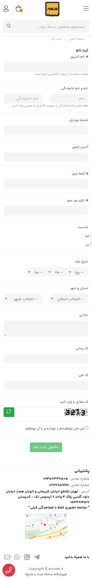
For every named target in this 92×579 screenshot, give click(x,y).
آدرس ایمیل (80, 147)
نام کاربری (78, 56)
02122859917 (59, 485)
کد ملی (83, 375)
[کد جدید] (9, 412)
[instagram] (27, 558)
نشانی (83, 315)
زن (86, 244)
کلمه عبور (78, 173)
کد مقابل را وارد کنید (74, 402)
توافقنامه (66, 428)
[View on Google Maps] (46, 526)
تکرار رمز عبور (76, 200)
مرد (86, 235)
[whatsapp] (17, 558)
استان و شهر (79, 288)
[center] (9, 26)
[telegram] (37, 558)
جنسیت (83, 227)
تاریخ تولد (81, 261)
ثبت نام (56, 39)
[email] (7, 558)
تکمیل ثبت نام (46, 447)
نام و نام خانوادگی (74, 88)
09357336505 (55, 479)
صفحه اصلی (76, 39)
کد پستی (82, 348)
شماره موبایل (78, 120)
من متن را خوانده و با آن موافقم (55, 428)
